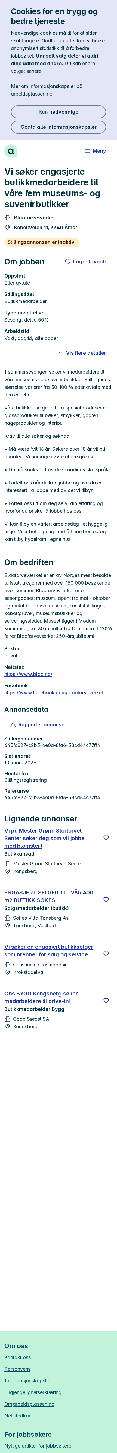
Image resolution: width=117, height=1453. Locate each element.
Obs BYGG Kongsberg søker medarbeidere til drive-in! (41, 997)
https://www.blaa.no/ (28, 674)
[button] (37, 724)
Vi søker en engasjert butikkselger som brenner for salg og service (48, 951)
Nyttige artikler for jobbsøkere (37, 1446)
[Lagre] (106, 837)
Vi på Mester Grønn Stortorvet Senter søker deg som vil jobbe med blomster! (44, 838)
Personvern (17, 1369)
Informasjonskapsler (27, 1380)
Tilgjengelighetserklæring (32, 1392)
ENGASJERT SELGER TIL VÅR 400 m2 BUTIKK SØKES (48, 896)
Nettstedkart (18, 1416)
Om (29, 1404)
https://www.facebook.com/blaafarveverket (53, 692)
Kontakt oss (17, 1357)
